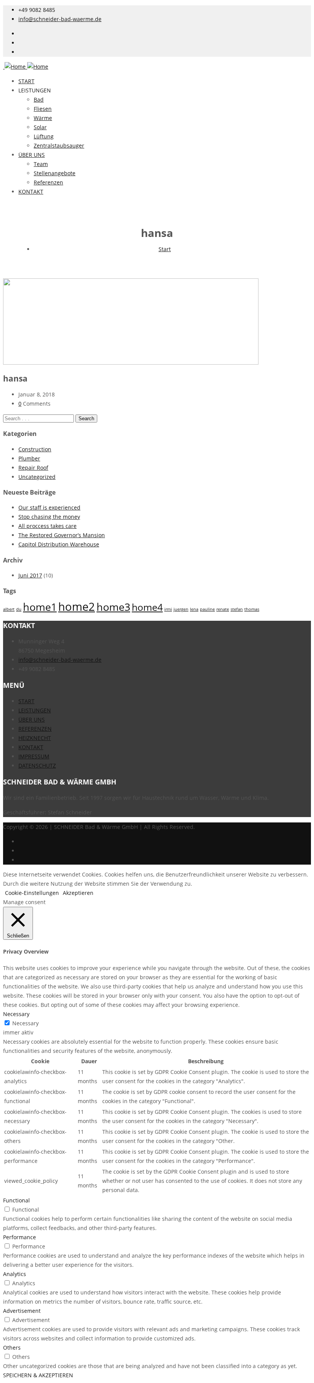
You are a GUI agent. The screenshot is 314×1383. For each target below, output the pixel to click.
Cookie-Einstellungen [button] (32, 892)
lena (194, 609)
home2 (76, 606)
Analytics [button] (14, 1274)
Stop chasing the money (49, 516)
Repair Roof (33, 467)
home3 (113, 607)
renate (222, 609)
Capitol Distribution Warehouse (58, 544)
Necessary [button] (16, 1014)
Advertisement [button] (22, 1310)
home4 (147, 607)
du (18, 609)
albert (9, 609)
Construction (34, 449)
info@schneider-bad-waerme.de (59, 19)
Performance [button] (19, 1237)
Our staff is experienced (49, 507)
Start (165, 249)
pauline (207, 609)
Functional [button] (16, 1200)
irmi (168, 609)
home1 (40, 607)
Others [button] (12, 1347)
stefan (237, 609)
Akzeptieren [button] (78, 892)
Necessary (25, 1023)
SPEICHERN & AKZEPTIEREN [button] (38, 1375)
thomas (251, 609)
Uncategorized (37, 476)
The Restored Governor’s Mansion (61, 535)
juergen (180, 609)
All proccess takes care (47, 526)
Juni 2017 (30, 575)
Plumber (29, 458)
